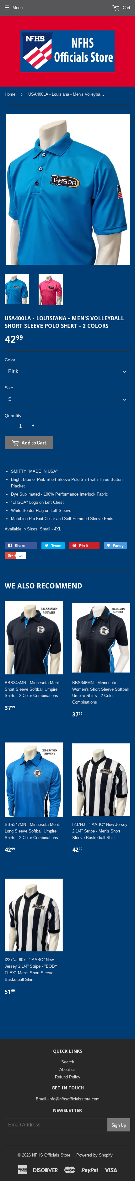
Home (10, 94)
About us (67, 1069)
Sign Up (118, 1125)
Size (9, 387)
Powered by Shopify (94, 1155)
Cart (126, 7)
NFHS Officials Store (51, 1155)
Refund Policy (67, 1077)
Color (10, 359)
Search (67, 1062)
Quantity (13, 415)
